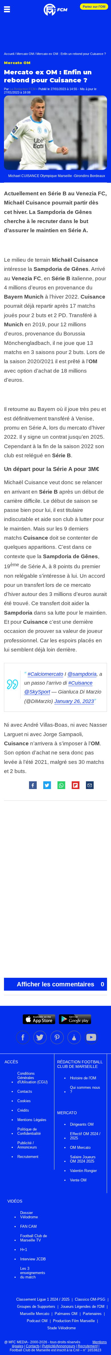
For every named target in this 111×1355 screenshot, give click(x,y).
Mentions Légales (31, 1120)
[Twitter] (40, 1043)
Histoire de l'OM (83, 1078)
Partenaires (92, 1314)
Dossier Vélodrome (29, 1215)
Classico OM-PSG (90, 1299)
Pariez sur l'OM (94, 6)
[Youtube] (91, 1043)
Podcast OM (37, 1321)
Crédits (23, 1110)
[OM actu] (55, 7)
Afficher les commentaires (60, 984)
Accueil (9, 53)
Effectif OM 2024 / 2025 (85, 1136)
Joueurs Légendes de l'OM (82, 1306)
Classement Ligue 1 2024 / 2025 (42, 1299)
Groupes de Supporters (36, 1306)
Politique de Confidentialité (29, 1131)
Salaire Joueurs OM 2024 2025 (83, 1159)
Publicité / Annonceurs (27, 1145)
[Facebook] (23, 1043)
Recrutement (27, 1157)
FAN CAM (28, 1226)
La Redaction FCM (23, 89)
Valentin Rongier (83, 1171)
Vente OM (78, 1180)
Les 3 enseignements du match (32, 1272)
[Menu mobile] (8, 9)
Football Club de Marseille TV (33, 1238)
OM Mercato (80, 1147)
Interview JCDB (33, 1259)
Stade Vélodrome (61, 1328)
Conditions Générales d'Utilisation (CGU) (32, 1077)
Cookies (24, 1101)
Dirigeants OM (82, 1124)
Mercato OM (25, 53)
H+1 (23, 1249)
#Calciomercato (45, 674)
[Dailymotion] (74, 1043)
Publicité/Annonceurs (58, 1346)
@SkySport (37, 692)
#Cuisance (80, 683)
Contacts (24, 1091)
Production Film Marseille (74, 1321)
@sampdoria (81, 674)
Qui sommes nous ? (85, 1089)
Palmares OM (66, 1314)
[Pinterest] (57, 1043)
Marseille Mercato (34, 1314)
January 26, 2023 (74, 701)
